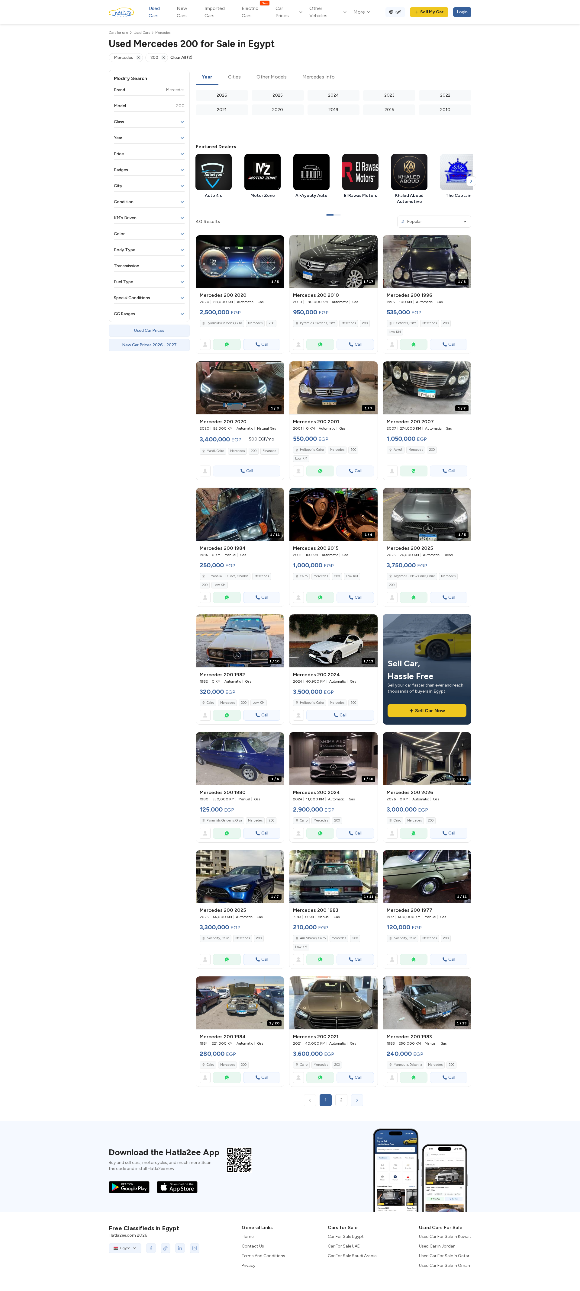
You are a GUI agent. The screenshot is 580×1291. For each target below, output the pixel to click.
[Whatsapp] (227, 344)
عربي (398, 11)
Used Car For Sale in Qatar (444, 1255)
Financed (269, 451)
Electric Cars (254, 11)
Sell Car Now (430, 710)
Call (264, 344)
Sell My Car (431, 11)
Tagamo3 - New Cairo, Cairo (414, 576)
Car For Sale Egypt (346, 1236)
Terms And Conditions (263, 1255)
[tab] (207, 77)
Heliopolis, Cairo (312, 450)
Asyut (398, 450)
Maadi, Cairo (215, 451)
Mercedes (255, 323)
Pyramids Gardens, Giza (224, 323)
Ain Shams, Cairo (313, 938)
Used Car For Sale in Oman (444, 1265)
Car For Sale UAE (344, 1246)
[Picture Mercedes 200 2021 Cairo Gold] (333, 1002)
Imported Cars (215, 11)
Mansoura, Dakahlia (408, 1065)
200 (271, 323)
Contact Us (253, 1246)
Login (462, 11)
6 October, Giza (405, 323)
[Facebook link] (151, 1248)
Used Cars (154, 11)
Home (247, 1236)
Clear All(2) (181, 57)
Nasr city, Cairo (218, 938)
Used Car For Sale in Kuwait (445, 1236)
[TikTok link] (165, 1248)
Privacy (248, 1265)
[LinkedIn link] (180, 1248)
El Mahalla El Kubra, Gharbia (227, 576)
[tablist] (333, 77)
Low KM (395, 332)
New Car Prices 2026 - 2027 (149, 345)
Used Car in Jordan (437, 1246)
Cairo (304, 576)
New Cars (182, 11)
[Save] (277, 242)
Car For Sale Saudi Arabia (352, 1255)
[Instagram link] (194, 1248)
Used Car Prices (149, 330)
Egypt (125, 1248)
